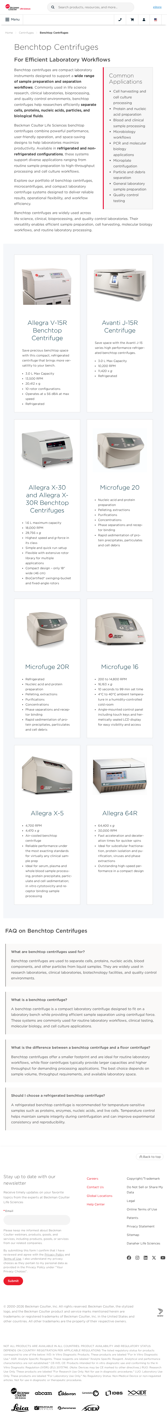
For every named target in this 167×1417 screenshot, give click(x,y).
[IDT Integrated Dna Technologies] (137, 1394)
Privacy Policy (54, 1254)
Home (9, 32)
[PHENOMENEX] (67, 1409)
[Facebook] (129, 1259)
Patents (132, 1218)
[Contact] (120, 20)
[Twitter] (154, 1259)
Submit (13, 1281)
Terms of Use (12, 1258)
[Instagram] (137, 1259)
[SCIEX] (90, 1409)
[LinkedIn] (146, 1259)
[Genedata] (90, 1394)
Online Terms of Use (142, 1209)
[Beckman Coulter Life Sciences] (17, 7)
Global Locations (99, 1196)
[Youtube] (162, 1259)
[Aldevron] (67, 1394)
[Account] (144, 20)
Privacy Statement (141, 1226)
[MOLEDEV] (43, 1408)
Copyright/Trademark (143, 1178)
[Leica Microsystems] (20, 1409)
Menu (15, 19)
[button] (53, 7)
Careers (92, 1178)
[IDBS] (114, 1394)
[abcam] (43, 1394)
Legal (131, 1201)
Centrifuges (26, 32)
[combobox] (90, 7)
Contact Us (95, 1187)
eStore (157, 7)
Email (8, 1211)
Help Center (96, 1204)
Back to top (152, 1156)
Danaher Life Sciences (143, 1243)
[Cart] (132, 20)
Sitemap (133, 1235)
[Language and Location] (156, 20)
